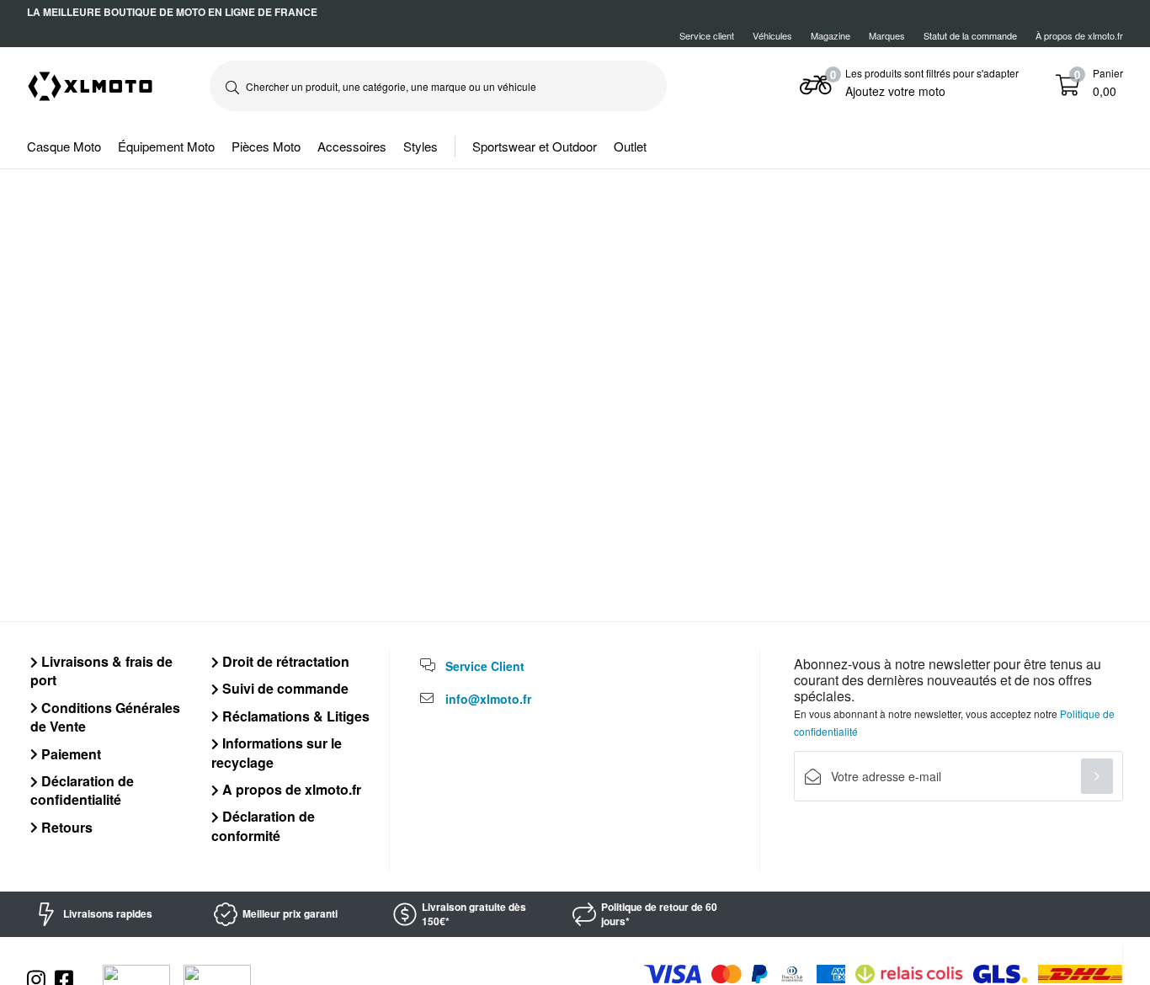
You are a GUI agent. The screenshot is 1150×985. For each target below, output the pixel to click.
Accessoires (351, 146)
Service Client (484, 666)
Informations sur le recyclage (276, 752)
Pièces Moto (266, 146)
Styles (420, 146)
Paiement (69, 754)
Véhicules (772, 35)
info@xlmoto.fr (488, 698)
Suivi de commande (284, 688)
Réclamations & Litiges (294, 716)
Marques (887, 35)
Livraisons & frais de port (101, 671)
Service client (706, 35)
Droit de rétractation (284, 661)
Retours (65, 827)
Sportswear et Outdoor (534, 146)
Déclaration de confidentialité (82, 790)
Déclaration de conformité (263, 825)
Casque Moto (64, 146)
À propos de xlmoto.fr (1079, 35)
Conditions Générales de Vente (105, 717)
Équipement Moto (166, 146)
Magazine (830, 35)
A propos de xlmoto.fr (290, 789)
